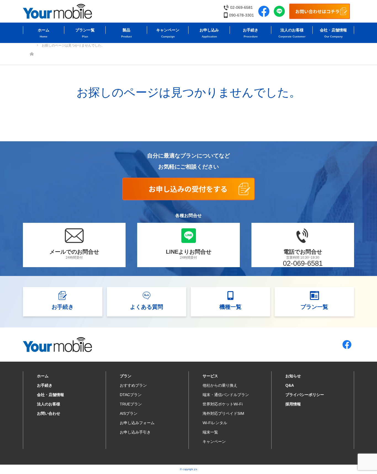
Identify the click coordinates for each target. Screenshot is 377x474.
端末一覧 (210, 432)
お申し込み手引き (135, 432)
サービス (210, 376)
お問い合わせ (48, 413)
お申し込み (209, 30)
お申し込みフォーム (137, 423)
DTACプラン (131, 395)
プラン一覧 (85, 30)
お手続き (250, 30)
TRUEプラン (131, 404)
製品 (126, 30)
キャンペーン (167, 30)
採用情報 (293, 404)
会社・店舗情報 (333, 30)
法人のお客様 (292, 30)
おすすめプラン (133, 385)
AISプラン (128, 413)
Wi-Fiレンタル (215, 423)
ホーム (43, 30)
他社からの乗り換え (220, 385)
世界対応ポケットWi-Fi (223, 404)
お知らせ (293, 376)
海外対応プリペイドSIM (223, 413)
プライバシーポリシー (304, 395)
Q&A (289, 385)
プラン (125, 376)
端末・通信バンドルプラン (226, 395)
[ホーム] (31, 45)
